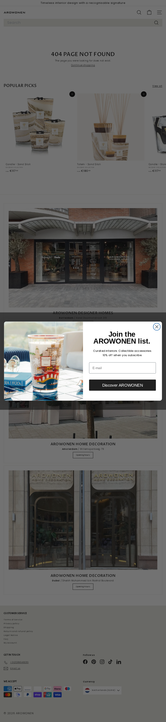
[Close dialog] (156, 326)
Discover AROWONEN (122, 385)
